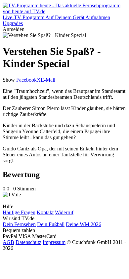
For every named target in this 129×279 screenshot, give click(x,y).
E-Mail (48, 80)
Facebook (26, 80)
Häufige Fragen (19, 212)
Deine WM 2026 (83, 224)
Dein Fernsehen (19, 224)
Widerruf (64, 212)
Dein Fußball (50, 224)
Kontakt (45, 212)
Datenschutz (28, 242)
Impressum (54, 242)
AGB (8, 242)
